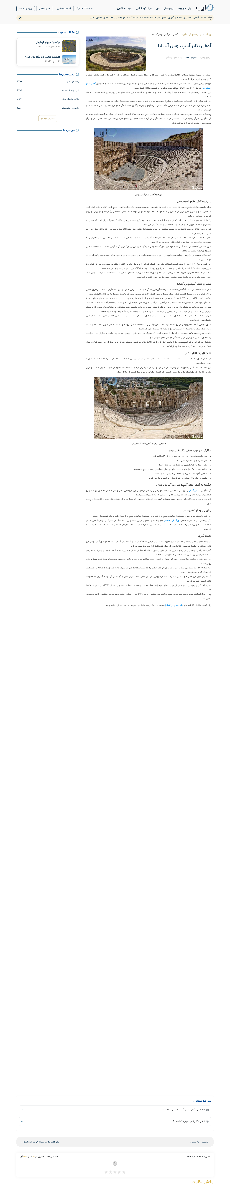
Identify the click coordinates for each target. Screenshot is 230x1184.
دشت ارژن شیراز (199, 1142)
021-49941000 (86, 8)
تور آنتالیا (193, 490)
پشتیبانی (43, 8)
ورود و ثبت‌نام (25, 8)
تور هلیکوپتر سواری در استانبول (40, 1142)
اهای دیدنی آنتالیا (173, 605)
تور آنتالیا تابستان (172, 520)
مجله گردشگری (144, 8)
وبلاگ (208, 34)
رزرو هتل (169, 8)
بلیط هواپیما (184, 8)
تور (158, 8)
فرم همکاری (62, 8)
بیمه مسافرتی (124, 8)
